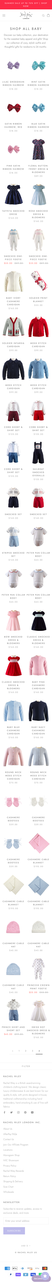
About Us (7, 1128)
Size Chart (8, 1186)
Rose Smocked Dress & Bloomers (38, 214)
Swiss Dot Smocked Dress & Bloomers (38, 1030)
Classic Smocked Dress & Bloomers (38, 640)
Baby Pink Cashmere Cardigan (38, 685)
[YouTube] (32, 1112)
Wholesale (8, 1192)
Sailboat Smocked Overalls (38, 472)
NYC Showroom (11, 1160)
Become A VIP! (41, 1278)
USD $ (24, 1245)
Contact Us (8, 1139)
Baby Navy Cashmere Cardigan (38, 730)
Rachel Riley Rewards (13, 1171)
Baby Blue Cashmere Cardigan (13, 730)
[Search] (43, 15)
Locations (7, 1149)
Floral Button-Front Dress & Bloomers (38, 169)
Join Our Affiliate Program (15, 1144)
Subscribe (14, 1230)
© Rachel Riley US (26, 1252)
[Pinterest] (25, 1112)
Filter (26, 1066)
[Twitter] (11, 1112)
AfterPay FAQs (10, 1134)
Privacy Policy (9, 1165)
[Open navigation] (3, 15)
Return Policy (9, 1176)
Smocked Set (13, 514)
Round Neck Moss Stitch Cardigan (13, 775)
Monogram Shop (11, 1155)
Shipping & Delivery (13, 1181)
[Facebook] (4, 1112)
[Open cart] (48, 15)
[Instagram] (18, 1112)
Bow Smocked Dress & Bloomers (13, 640)
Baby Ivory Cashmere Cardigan (13, 301)
